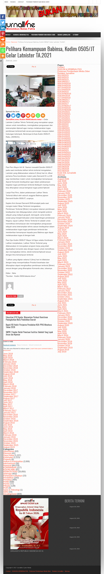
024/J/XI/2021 (64, 112)
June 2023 (62, 256)
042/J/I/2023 (63, 148)
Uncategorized (9, 494)
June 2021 (62, 305)
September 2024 (65, 226)
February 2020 (64, 337)
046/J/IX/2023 (64, 159)
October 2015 (9, 443)
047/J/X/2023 (64, 161)
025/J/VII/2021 (64, 114)
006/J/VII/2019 (64, 85)
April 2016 (8, 431)
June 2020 (62, 329)
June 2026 (62, 183)
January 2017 (9, 413)
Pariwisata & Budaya (12, 476)
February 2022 (64, 289)
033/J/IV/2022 (64, 130)
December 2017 (10, 390)
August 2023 (63, 252)
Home (8, 42)
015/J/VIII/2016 (64, 94)
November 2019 (65, 343)
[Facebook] (8, 115)
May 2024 (62, 234)
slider (20, 296)
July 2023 (62, 254)
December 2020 (65, 317)
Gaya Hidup (8, 455)
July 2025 (62, 205)
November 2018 (10, 368)
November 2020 (65, 319)
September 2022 (65, 274)
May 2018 (7, 380)
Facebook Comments (9, 345)
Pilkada (6, 486)
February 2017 (9, 411)
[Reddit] (28, 115)
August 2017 (9, 398)
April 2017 (8, 406)
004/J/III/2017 (64, 81)
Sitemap (75, 35)
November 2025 (65, 197)
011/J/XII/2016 (64, 90)
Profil (5, 488)
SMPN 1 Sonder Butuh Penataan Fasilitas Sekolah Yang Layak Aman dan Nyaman (29, 333)
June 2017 (8, 402)
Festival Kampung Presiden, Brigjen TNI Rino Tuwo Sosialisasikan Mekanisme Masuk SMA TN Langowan (74, 542)
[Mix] (33, 115)
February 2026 (64, 191)
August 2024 (63, 228)
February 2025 (64, 215)
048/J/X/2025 (64, 163)
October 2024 (64, 224)
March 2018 (8, 384)
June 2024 (62, 232)
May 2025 (62, 209)
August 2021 (63, 301)
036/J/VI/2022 (64, 136)
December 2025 (65, 195)
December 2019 (65, 341)
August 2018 (9, 374)
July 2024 (62, 230)
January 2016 (9, 437)
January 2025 (64, 218)
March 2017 (8, 409)
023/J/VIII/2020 (64, 110)
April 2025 (62, 211)
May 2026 (62, 185)
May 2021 (62, 307)
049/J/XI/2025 (64, 165)
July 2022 (62, 278)
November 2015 (10, 441)
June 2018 (8, 378)
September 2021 (65, 299)
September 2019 (65, 348)
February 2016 (9, 435)
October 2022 (64, 272)
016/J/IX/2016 (64, 96)
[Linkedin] (18, 115)
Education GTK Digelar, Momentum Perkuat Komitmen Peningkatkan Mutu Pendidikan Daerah (27, 318)
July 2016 (7, 425)
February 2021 (64, 313)
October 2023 (64, 248)
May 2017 (7, 404)
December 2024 (65, 220)
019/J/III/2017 (64, 102)
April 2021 (62, 309)
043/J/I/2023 (63, 150)
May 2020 (62, 331)
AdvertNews (8, 451)
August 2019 (63, 350)
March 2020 (63, 335)
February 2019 (9, 362)
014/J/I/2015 (63, 92)
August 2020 (63, 325)
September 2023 (65, 250)
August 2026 (63, 179)
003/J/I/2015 (63, 79)
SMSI (5, 492)
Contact (21, 2)
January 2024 (64, 242)
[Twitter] (13, 115)
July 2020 (62, 327)
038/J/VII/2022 (64, 140)
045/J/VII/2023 (64, 155)
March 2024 (63, 238)
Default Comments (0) (35, 345)
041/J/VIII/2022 (64, 146)
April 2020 (62, 333)
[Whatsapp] (38, 115)
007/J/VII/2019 (64, 87)
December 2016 (10, 415)
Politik (6, 482)
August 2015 (9, 447)
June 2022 (62, 281)
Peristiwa (7, 480)
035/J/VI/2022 (64, 134)
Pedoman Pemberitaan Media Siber (37, 2)
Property (7, 459)
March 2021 (63, 311)
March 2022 (63, 287)
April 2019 (8, 358)
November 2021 (65, 295)
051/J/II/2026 (63, 169)
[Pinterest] (23, 115)
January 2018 (9, 388)
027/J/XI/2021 (64, 118)
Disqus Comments (22, 345)
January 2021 (64, 315)
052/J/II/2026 (63, 171)
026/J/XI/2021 (64, 116)
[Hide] (1, 61)
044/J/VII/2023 (64, 153)
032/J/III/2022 (64, 128)
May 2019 (7, 356)
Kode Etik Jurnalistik (67, 173)
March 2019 (8, 360)
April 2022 (62, 285)
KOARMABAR (9, 467)
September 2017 (10, 396)
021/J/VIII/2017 (64, 106)
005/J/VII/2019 (64, 83)
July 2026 (62, 181)
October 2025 (64, 199)
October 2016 (9, 419)
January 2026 (64, 193)
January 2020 (64, 339)
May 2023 (62, 258)
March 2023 (63, 262)
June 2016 (8, 427)
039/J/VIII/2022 (64, 142)
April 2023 (62, 260)
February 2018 (9, 386)
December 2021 (65, 293)
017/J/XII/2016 (64, 98)
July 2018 (7, 376)
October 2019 (64, 346)
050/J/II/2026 (63, 167)
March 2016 (8, 433)
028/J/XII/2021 (64, 120)
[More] (43, 115)
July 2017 (7, 400)
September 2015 (10, 445)
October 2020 (64, 321)
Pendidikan (8, 478)
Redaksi (13, 2)
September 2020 (65, 323)
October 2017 (9, 394)
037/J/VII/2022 (64, 138)
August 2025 (63, 203)
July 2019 (62, 352)
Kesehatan (8, 457)
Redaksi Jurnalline (64, 35)
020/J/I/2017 (63, 104)
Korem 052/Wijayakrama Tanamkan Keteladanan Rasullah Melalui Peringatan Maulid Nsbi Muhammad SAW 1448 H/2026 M (74, 553)
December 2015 (10, 439)
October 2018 (9, 370)
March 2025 (63, 213)
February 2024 (64, 240)
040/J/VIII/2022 (64, 144)
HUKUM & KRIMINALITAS (21, 35)
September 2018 (10, 372)
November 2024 (65, 222)
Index (6, 2)
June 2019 (8, 354)
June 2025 (62, 207)
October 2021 (64, 297)
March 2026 (63, 189)
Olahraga (7, 474)
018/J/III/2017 (64, 100)
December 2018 (10, 366)
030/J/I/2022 (63, 124)
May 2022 (62, 283)
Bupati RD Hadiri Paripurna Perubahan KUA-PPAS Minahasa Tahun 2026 (29, 326)
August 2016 (9, 423)
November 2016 (10, 417)
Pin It (34, 67)
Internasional (9, 463)
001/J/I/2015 (63, 75)
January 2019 (9, 364)
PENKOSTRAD (10, 472)
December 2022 (65, 268)
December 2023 (65, 244)
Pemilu (6, 484)
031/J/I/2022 (63, 126)
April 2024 (62, 236)
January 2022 (64, 291)
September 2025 (65, 201)
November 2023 (65, 246)
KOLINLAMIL (9, 469)
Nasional (14, 42)
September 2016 (10, 421)
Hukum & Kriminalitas (13, 461)
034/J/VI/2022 (64, 132)
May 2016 (7, 429)
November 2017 (10, 392)
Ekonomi (7, 453)
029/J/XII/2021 (64, 122)
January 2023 (64, 266)
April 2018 (8, 382)
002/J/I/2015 (63, 77)
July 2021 (62, 303)
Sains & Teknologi (11, 490)
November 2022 (65, 270)
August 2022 (63, 276)
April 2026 (62, 187)
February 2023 (64, 264)
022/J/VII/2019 (64, 108)
